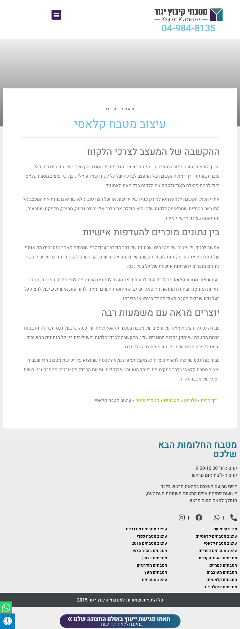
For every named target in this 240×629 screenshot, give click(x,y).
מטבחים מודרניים (152, 565)
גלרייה (190, 400)
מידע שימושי (225, 529)
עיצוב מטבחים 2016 (149, 543)
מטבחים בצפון (154, 558)
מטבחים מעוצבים (222, 572)
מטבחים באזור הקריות (218, 558)
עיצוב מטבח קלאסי (220, 543)
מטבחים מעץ (155, 572)
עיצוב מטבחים (154, 580)
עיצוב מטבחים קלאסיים (216, 536)
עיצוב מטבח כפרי (152, 536)
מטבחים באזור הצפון (149, 551)
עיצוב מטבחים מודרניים (146, 529)
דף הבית (209, 400)
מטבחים (171, 400)
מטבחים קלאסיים (221, 580)
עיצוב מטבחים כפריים (217, 551)
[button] (56, 15)
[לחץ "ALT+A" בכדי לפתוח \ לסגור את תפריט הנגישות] (7, 621)
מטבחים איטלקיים (221, 587)
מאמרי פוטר (120, 109)
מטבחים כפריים (223, 565)
